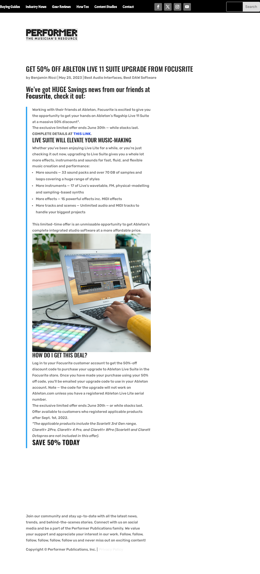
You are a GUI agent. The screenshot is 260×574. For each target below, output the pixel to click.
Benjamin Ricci (44, 77)
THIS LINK (82, 134)
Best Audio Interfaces (103, 77)
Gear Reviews (61, 7)
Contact (128, 7)
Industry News (36, 7)
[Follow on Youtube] (187, 7)
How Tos (82, 7)
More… (5, 15)
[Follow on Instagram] (177, 7)
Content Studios (105, 7)
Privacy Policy (111, 549)
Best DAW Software (139, 77)
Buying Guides (10, 7)
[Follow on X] (168, 7)
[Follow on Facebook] (158, 7)
